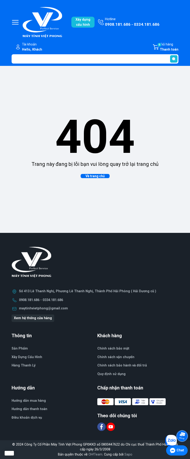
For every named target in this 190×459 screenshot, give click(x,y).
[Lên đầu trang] (182, 423)
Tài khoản (32, 46)
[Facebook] (102, 427)
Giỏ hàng (168, 46)
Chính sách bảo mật (113, 348)
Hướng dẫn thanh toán (29, 409)
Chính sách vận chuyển (115, 357)
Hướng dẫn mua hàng (29, 401)
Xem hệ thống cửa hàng (33, 318)
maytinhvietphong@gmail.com (43, 308)
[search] (173, 59)
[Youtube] (111, 427)
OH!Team (95, 454)
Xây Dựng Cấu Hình (27, 357)
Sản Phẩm (20, 348)
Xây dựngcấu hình (83, 22)
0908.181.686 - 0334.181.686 (41, 300)
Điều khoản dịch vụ (27, 418)
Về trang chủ (95, 176)
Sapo (128, 454)
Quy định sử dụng (111, 374)
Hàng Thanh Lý (23, 365)
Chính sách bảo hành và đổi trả (122, 365)
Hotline (132, 22)
